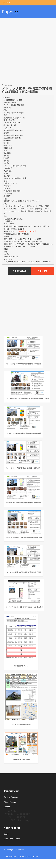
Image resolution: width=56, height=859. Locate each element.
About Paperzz (10, 802)
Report (43, 271)
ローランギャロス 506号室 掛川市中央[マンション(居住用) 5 (24, 607)
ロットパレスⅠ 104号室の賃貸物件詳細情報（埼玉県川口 (23, 468)
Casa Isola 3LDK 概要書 (21, 759)
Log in (6, 834)
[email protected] (27, 231)
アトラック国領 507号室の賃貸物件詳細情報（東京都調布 (23, 364)
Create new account (12, 838)
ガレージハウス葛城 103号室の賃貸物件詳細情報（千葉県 (23, 572)
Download (20, 271)
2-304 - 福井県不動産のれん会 (21, 725)
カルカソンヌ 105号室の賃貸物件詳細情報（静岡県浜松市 (23, 433)
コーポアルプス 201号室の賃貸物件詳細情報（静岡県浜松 (23, 503)
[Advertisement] (28, 51)
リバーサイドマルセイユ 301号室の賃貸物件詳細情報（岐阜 (24, 537)
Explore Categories (11, 797)
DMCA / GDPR (24, 857)
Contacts (7, 806)
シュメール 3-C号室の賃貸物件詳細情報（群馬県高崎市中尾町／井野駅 (27, 398)
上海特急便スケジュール (21, 666)
